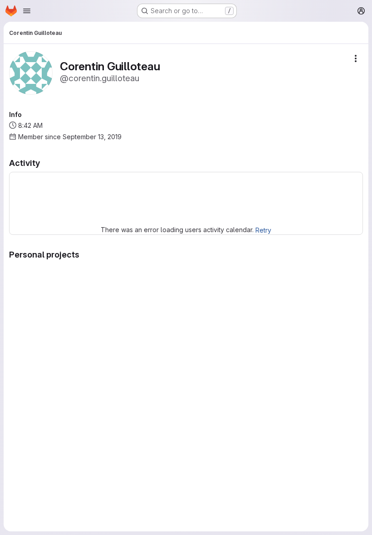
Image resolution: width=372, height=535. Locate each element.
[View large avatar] (31, 72)
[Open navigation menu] (27, 11)
